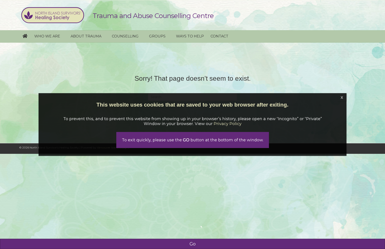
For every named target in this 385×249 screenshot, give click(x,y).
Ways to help (190, 36)
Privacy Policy (228, 123)
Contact (219, 36)
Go (193, 244)
